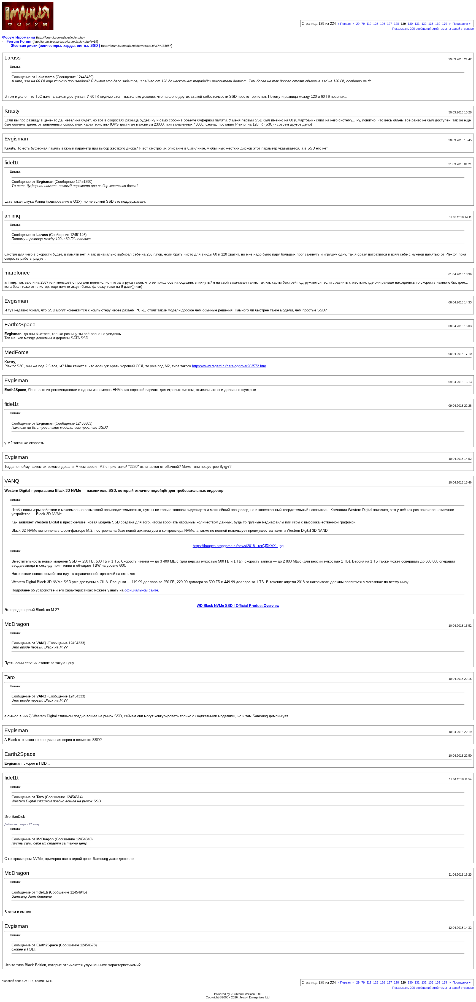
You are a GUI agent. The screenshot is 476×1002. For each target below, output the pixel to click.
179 (444, 23)
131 (417, 23)
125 (375, 23)
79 (363, 23)
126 (382, 23)
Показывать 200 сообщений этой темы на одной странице (433, 28)
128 (396, 23)
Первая (344, 23)
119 (369, 23)
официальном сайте (141, 590)
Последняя (461, 23)
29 (357, 23)
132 (423, 23)
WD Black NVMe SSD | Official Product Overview (238, 606)
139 (437, 23)
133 (430, 23)
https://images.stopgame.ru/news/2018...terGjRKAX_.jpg (238, 546)
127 (389, 23)
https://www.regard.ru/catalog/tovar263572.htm (229, 366)
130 (410, 23)
